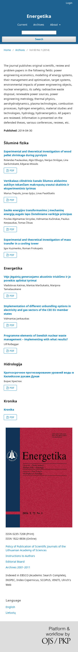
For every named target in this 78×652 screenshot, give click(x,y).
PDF (11, 170)
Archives (38, 24)
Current (22, 24)
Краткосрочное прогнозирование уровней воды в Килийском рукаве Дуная (39, 374)
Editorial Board (15, 561)
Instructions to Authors (20, 556)
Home (7, 50)
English (10, 607)
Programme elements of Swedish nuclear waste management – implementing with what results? (36, 337)
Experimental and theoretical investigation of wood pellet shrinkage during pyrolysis (37, 153)
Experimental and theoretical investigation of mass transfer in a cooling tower (37, 241)
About (54, 24)
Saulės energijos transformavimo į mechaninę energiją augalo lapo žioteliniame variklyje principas (38, 212)
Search (39, 39)
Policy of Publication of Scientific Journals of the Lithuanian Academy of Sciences (36, 548)
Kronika (9, 409)
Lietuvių (11, 612)
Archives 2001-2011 (18, 567)
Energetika (39, 16)
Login (69, 3)
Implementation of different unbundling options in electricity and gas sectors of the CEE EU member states (37, 309)
